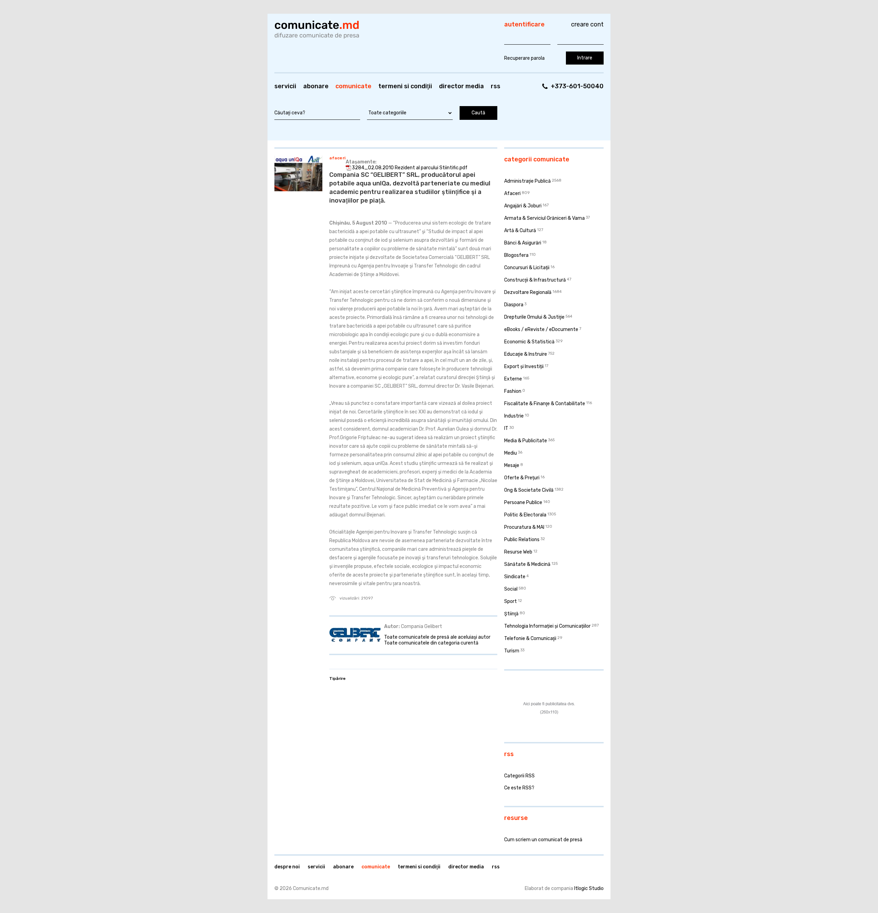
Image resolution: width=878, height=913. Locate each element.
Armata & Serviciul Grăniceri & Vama (544, 218)
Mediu (510, 453)
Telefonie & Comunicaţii (530, 638)
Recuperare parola (524, 58)
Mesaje (511, 465)
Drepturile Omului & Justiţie (534, 317)
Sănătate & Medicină (527, 564)
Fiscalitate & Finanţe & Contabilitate (544, 404)
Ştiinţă (511, 614)
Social (511, 589)
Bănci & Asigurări (522, 243)
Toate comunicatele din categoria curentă (431, 643)
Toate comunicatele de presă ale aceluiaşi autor (437, 637)
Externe (513, 379)
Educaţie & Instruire (525, 354)
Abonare (316, 86)
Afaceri (337, 158)
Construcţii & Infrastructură (535, 280)
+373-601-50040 (577, 86)
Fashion (512, 391)
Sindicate (514, 577)
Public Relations (521, 540)
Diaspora (513, 305)
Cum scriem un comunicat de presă (543, 840)
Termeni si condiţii (405, 86)
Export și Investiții (524, 366)
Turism (511, 651)
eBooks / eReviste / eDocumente (541, 329)
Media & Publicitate (525, 441)
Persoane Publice (523, 502)
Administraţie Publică (527, 181)
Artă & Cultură (520, 230)
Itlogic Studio (589, 888)
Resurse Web (518, 552)
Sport (510, 601)
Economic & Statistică (529, 342)
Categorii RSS (519, 776)
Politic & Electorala (525, 515)
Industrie (514, 416)
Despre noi (287, 867)
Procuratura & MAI (524, 527)
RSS (495, 86)
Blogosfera (516, 255)
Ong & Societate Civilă (529, 490)
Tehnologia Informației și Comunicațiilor (547, 626)
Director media (461, 86)
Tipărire (337, 678)
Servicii (285, 86)
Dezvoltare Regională (527, 292)
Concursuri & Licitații (526, 268)
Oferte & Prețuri (521, 478)
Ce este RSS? (519, 788)
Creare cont (587, 24)
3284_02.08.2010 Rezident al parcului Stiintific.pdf (409, 168)
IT (506, 428)
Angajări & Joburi (523, 206)
